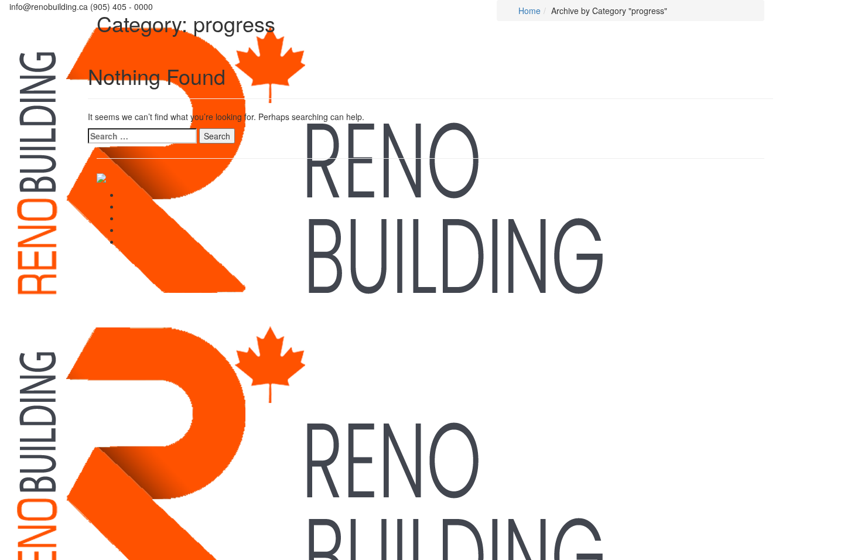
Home (528, 10)
